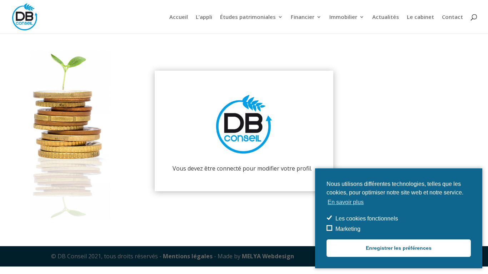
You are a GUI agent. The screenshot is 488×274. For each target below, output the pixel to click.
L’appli (204, 17)
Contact (452, 17)
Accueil (178, 17)
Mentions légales (188, 256)
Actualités (385, 17)
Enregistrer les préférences (399, 248)
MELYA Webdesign (268, 256)
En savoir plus (346, 202)
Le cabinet (420, 17)
